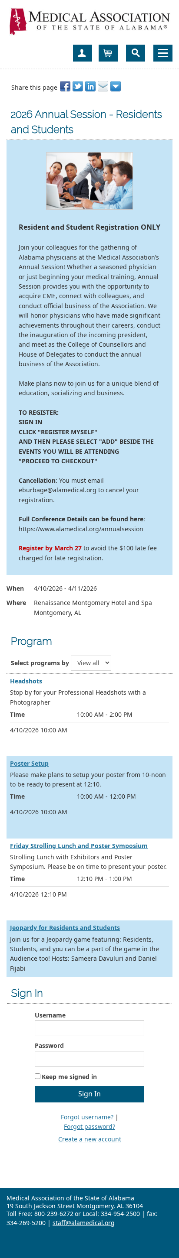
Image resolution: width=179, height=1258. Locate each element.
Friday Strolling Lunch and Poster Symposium (79, 846)
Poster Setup (29, 763)
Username (50, 1015)
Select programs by (40, 663)
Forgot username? (87, 1117)
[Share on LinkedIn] (91, 86)
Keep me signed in (69, 1077)
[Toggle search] (135, 53)
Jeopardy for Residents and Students (65, 927)
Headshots (26, 681)
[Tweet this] (78, 86)
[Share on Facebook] (66, 86)
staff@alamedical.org (84, 1223)
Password (49, 1045)
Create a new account (89, 1139)
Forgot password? (89, 1126)
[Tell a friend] (103, 86)
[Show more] (116, 86)
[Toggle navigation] (162, 53)
